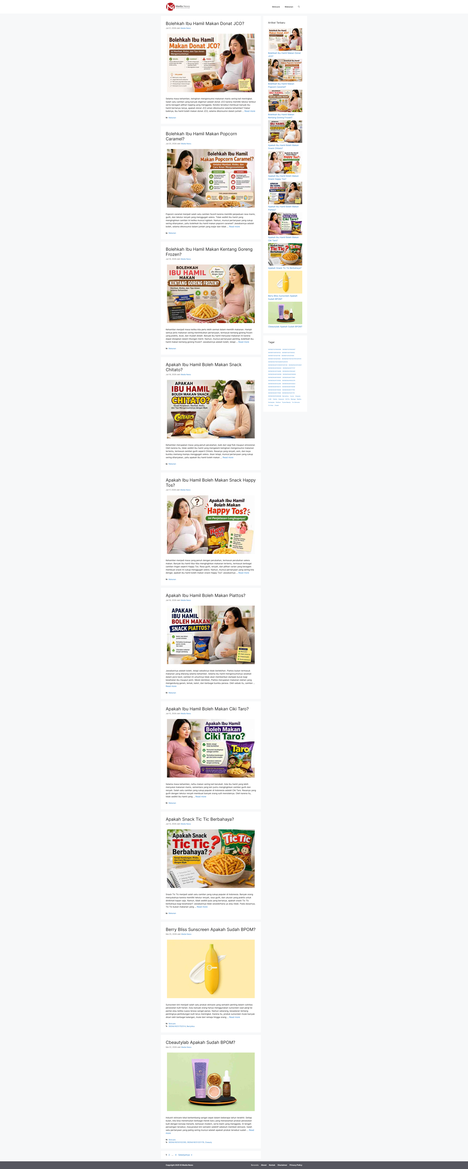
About (264, 1165)
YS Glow (270, 405)
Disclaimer (282, 1165)
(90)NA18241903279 (288, 380)
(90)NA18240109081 (274, 377)
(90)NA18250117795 (288, 390)
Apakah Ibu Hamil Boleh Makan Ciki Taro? (207, 708)
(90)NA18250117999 (274, 393)
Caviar (292, 396)
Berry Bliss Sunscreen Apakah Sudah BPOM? (211, 929)
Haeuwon (281, 399)
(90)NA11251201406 (288, 355)
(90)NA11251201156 (274, 355)
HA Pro (287, 399)
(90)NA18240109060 (289, 374)
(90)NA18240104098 (274, 374)
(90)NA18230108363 (274, 368)
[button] (299, 6)
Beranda (255, 1165)
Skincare (276, 7)
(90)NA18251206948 (274, 396)
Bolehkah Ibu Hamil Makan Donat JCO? (205, 23)
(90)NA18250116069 (274, 390)
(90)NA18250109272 (274, 387)
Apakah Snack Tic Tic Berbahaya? (200, 819)
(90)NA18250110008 (288, 387)
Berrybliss (191, 1026)
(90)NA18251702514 (177, 1026)
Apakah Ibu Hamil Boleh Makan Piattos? (205, 595)
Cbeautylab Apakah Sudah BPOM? (200, 1042)
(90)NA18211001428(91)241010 (278, 362)
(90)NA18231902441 (288, 371)
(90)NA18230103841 (295, 365)
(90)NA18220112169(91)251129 (277, 365)
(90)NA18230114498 (274, 371)
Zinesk (277, 405)
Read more (249, 111)
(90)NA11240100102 (274, 352)
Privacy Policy (296, 1165)
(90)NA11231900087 (288, 349)
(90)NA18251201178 (195, 1142)
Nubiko (299, 399)
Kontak (272, 1165)
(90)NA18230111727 (289, 368)
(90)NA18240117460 (288, 377)
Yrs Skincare (296, 402)
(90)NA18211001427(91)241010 (291, 359)
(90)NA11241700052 (288, 352)
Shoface (278, 402)
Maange (293, 399)
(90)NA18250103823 (288, 384)
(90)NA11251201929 (274, 359)
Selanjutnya (185, 1155)
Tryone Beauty (286, 402)
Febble (275, 399)
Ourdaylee (271, 402)
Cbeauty (208, 1142)
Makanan (289, 7)
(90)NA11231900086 (274, 349)
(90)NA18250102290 (177, 1142)
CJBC (270, 399)
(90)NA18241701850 (274, 380)
